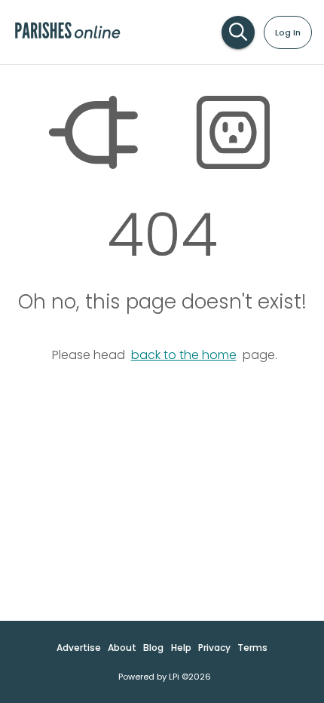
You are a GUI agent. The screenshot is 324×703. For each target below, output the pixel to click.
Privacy (214, 647)
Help (181, 647)
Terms (252, 647)
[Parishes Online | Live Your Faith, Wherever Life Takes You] (67, 37)
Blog (153, 647)
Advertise (79, 647)
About (122, 647)
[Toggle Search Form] (238, 32)
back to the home (184, 355)
